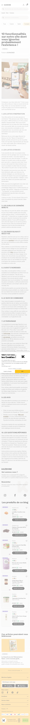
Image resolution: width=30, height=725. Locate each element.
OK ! (22, 371)
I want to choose (7, 371)
